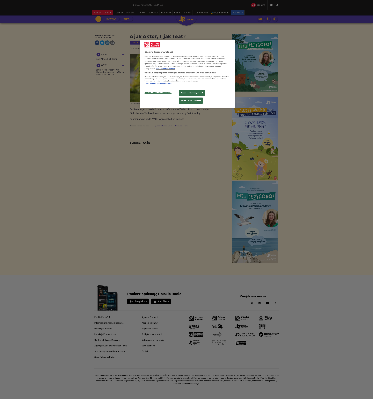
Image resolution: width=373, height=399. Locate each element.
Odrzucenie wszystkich (192, 93)
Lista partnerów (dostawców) (158, 84)
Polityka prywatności (165, 69)
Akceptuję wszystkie (191, 100)
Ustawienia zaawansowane (158, 93)
